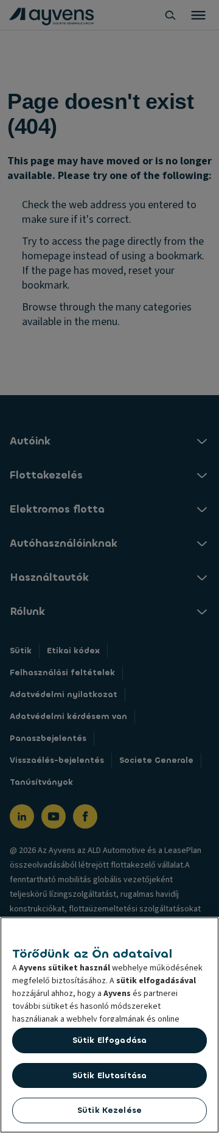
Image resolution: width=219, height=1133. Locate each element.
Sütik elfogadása (109, 1040)
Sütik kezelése (109, 1110)
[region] (109, 1025)
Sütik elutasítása (109, 1075)
